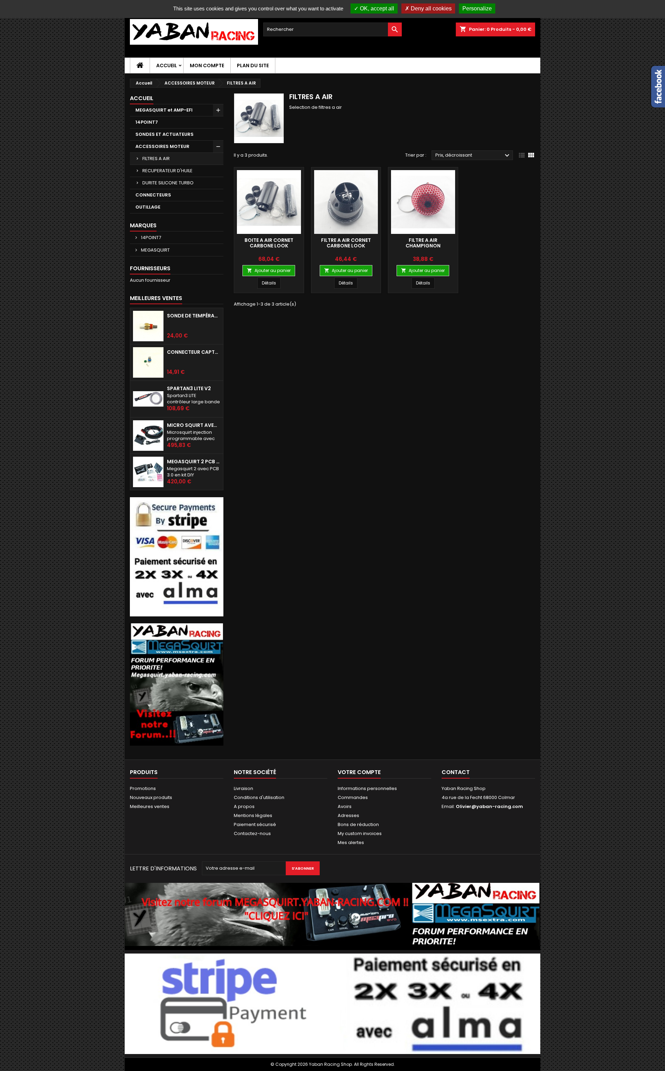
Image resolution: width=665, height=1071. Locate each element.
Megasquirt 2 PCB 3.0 (193, 461)
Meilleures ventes (149, 806)
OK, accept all (376, 8)
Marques (143, 225)
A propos (244, 806)
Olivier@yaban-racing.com (489, 806)
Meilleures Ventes (156, 298)
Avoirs (345, 806)
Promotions (143, 788)
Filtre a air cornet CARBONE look (346, 243)
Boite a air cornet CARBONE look (269, 243)
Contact (456, 772)
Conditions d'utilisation (259, 797)
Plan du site (253, 65)
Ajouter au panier (269, 270)
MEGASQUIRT (155, 250)
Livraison (243, 788)
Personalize (477, 8)
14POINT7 (146, 122)
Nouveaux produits (151, 797)
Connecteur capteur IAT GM (193, 352)
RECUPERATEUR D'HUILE (167, 170)
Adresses (348, 815)
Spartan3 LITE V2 (189, 388)
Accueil (166, 65)
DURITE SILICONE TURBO (168, 182)
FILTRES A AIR (156, 158)
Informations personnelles (367, 788)
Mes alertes (351, 842)
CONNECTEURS (153, 195)
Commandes (353, 797)
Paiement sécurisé (255, 824)
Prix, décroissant (473, 155)
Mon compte (207, 65)
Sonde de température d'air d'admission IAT (193, 315)
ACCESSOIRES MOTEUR (162, 146)
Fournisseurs (150, 268)
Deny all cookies (430, 8)
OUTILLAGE (147, 207)
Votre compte (359, 772)
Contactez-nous (252, 833)
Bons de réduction (358, 824)
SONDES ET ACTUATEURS (164, 134)
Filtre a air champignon (423, 243)
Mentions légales (253, 815)
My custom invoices (360, 833)
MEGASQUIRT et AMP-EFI (164, 110)
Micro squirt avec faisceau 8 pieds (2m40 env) (193, 425)
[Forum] (176, 684)
